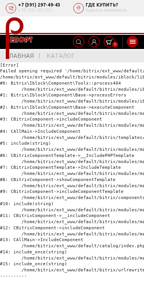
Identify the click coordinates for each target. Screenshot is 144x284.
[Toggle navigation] (132, 41)
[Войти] (94, 41)
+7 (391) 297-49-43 (39, 4)
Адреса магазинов (106, 10)
